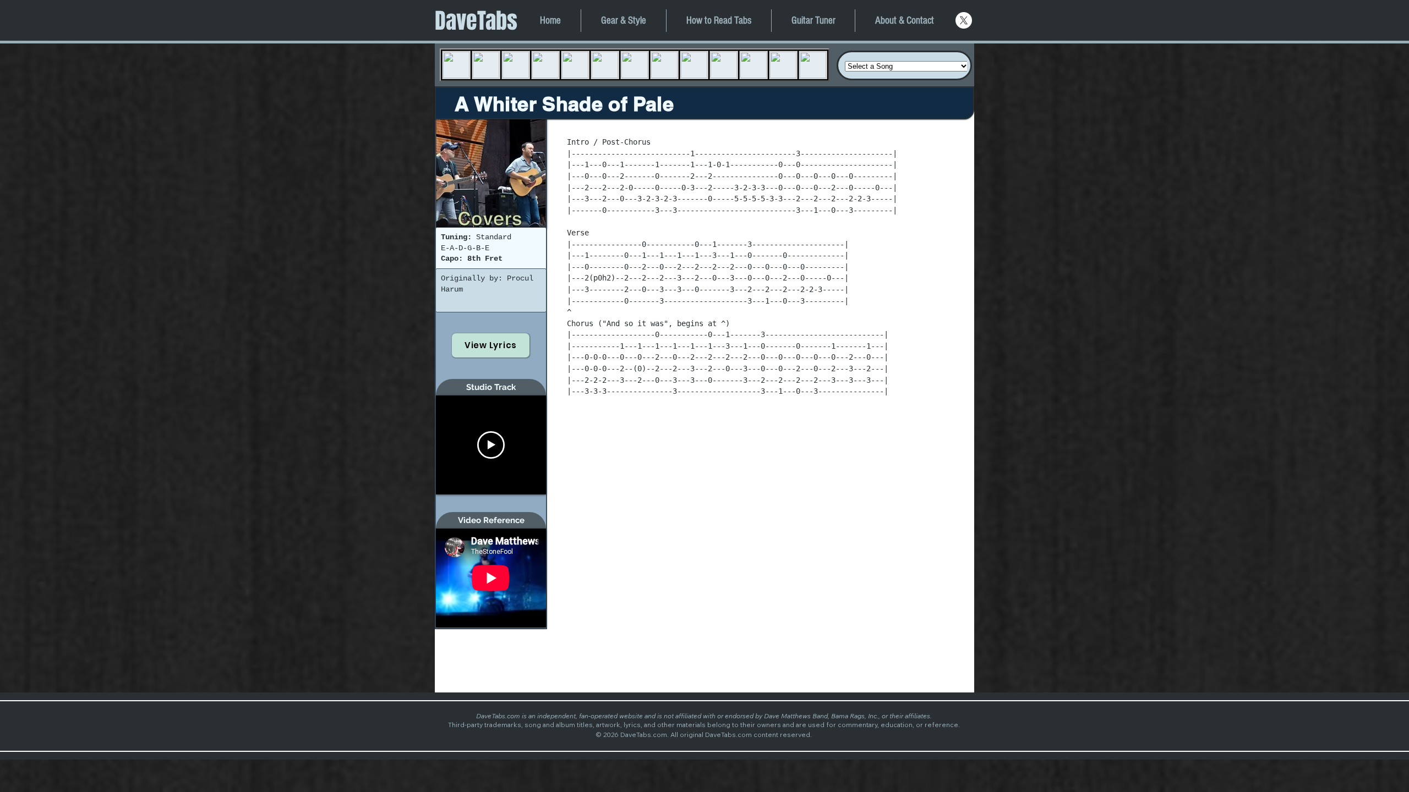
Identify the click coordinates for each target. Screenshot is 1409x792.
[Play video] (491, 445)
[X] (963, 20)
